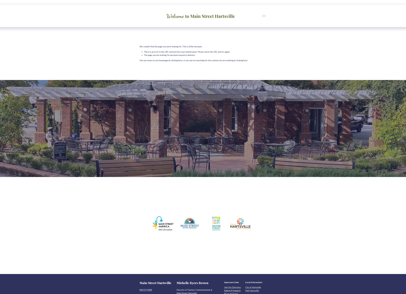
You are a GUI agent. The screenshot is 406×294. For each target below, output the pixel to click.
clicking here (176, 60)
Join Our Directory (232, 287)
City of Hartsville (253, 287)
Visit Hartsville (252, 290)
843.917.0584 (146, 290)
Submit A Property (232, 290)
